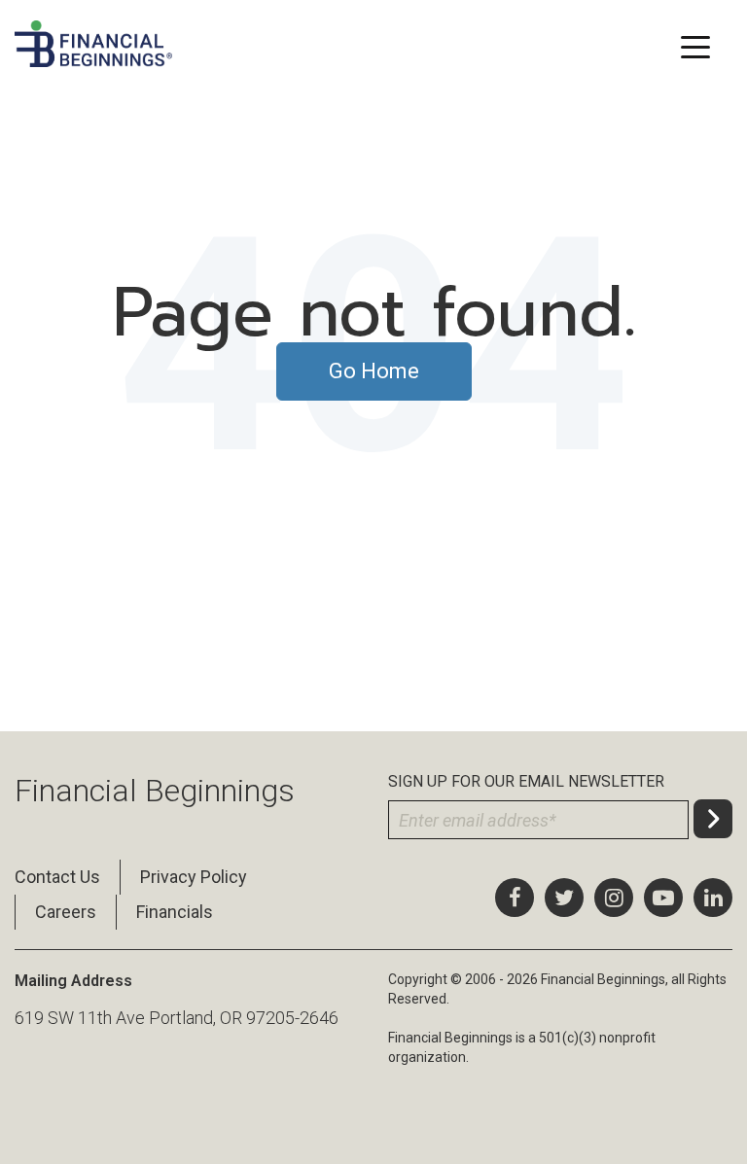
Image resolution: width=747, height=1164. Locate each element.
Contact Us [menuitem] (57, 876)
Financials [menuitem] (174, 911)
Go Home (374, 371)
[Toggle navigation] (695, 45)
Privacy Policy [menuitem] (193, 876)
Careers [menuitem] (65, 911)
